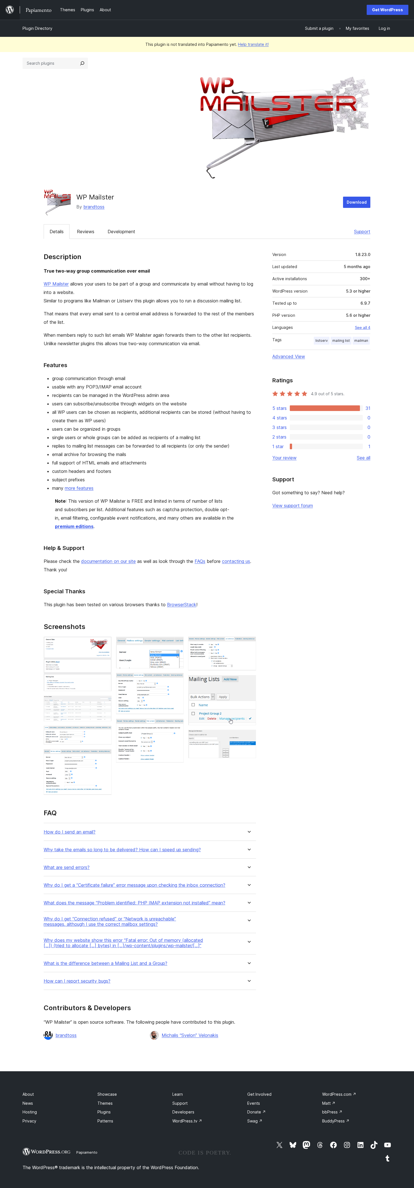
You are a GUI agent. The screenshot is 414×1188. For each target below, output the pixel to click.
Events (253, 1103)
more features (79, 488)
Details (57, 231)
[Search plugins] (82, 63)
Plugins (104, 1112)
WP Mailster (56, 284)
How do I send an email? (69, 832)
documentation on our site (108, 561)
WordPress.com (339, 1094)
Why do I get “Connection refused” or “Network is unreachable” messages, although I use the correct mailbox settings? (110, 921)
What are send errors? (67, 867)
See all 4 (362, 327)
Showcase (107, 1094)
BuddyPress (336, 1121)
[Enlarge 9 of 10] (248, 683)
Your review (284, 458)
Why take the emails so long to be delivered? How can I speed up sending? (122, 849)
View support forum (292, 505)
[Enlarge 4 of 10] (104, 757)
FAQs (200, 561)
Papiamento (86, 1152)
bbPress (332, 1112)
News (28, 1103)
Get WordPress (387, 9)
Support (362, 231)
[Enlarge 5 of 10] (176, 644)
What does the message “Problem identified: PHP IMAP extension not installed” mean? (134, 903)
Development (121, 231)
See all (363, 458)
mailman (361, 340)
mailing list (341, 340)
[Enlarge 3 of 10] (104, 733)
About (28, 1094)
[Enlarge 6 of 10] (176, 680)
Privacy (29, 1121)
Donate (256, 1112)
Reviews (85, 231)
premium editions (74, 526)
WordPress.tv (187, 1121)
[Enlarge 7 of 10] (176, 726)
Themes (105, 1103)
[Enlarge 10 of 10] (248, 737)
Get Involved (259, 1094)
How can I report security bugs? (77, 981)
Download (357, 202)
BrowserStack (181, 604)
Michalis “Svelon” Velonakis (190, 1035)
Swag (254, 1121)
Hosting (30, 1112)
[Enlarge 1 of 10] (104, 644)
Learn (177, 1094)
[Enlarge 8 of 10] (248, 644)
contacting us (236, 561)
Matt (328, 1103)
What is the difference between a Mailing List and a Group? (105, 963)
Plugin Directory (37, 28)
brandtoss (93, 207)
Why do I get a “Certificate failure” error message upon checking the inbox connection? (134, 885)
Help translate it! (253, 44)
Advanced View (288, 356)
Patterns (105, 1121)
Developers (183, 1112)
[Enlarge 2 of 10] (104, 703)
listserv (321, 340)
